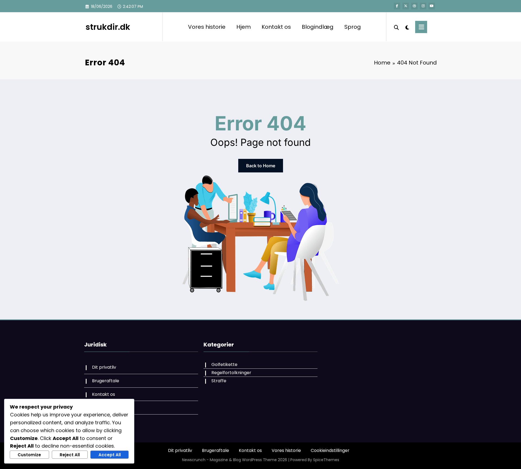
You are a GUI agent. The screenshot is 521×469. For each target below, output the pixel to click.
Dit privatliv (104, 367)
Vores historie (206, 27)
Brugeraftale (105, 381)
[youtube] (431, 6)
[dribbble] (414, 6)
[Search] (396, 27)
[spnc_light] (407, 27)
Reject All (70, 455)
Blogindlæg (317, 27)
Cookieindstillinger (330, 450)
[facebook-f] (397, 6)
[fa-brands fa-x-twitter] (405, 6)
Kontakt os (276, 27)
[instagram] (423, 6)
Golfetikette (224, 364)
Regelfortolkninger (231, 373)
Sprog (352, 27)
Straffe (218, 381)
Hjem (243, 27)
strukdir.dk (107, 27)
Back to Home (260, 165)
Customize (29, 455)
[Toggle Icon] (421, 27)
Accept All (110, 455)
